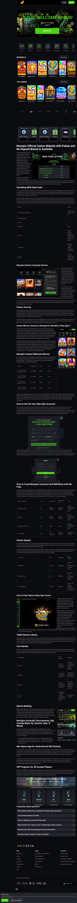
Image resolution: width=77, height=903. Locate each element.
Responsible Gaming (65, 864)
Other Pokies (63, 57)
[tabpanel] (46, 23)
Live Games (38, 867)
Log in (18, 856)
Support (19, 867)
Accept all (4, 900)
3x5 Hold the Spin (39, 859)
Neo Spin (19, 853)
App (18, 869)
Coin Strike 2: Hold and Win (42, 853)
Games (36, 864)
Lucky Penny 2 (38, 861)
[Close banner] (15, 889)
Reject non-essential (16, 900)
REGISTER (47, 31)
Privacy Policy (64, 853)
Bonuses (19, 859)
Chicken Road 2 (39, 856)
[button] (22, 2)
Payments (19, 861)
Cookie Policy (64, 856)
